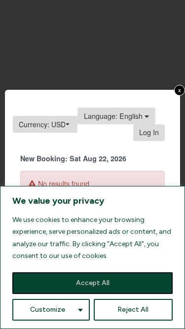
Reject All (132, 309)
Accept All (93, 283)
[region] (92, 257)
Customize (47, 309)
